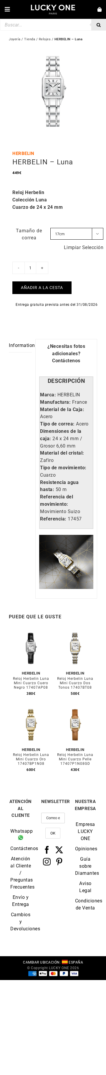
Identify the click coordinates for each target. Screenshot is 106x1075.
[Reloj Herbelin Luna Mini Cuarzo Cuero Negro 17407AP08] (31, 632)
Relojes (45, 39)
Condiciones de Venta (85, 904)
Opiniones (85, 849)
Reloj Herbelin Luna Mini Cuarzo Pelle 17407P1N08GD (75, 759)
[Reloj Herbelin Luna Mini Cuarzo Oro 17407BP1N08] (31, 709)
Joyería (15, 39)
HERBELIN (23, 153)
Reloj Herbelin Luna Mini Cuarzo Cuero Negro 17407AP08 (31, 683)
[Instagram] (47, 861)
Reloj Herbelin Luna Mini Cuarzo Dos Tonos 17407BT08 (75, 683)
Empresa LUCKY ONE (85, 831)
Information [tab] (20, 345)
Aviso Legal (85, 887)
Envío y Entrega (20, 900)
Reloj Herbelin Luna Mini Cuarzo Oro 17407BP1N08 (31, 759)
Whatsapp (20, 831)
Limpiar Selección (84, 247)
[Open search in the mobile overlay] (53, 25)
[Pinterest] (59, 861)
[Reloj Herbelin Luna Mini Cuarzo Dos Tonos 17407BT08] (75, 632)
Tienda (29, 39)
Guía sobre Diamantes (85, 866)
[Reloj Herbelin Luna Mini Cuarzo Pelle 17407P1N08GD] (75, 709)
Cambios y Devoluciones (20, 922)
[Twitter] (59, 850)
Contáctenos (66, 360)
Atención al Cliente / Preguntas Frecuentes (20, 873)
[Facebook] (47, 850)
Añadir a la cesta (42, 287)
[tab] (66, 381)
